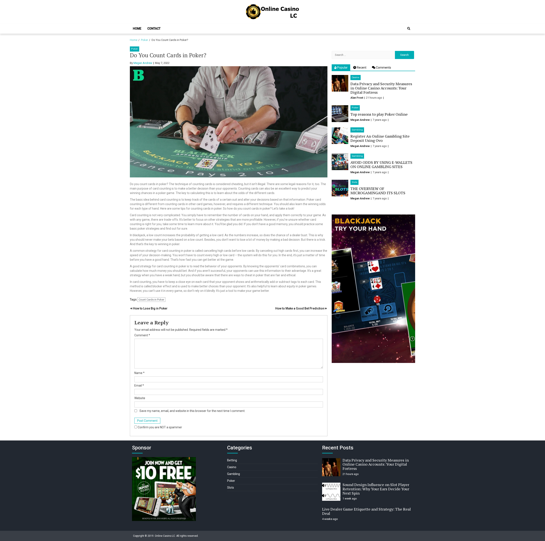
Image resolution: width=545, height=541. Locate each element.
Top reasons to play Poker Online (379, 114)
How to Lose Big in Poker (150, 308)
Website (139, 398)
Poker (134, 48)
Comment (142, 335)
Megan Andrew (142, 63)
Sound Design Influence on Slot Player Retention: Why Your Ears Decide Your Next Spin (376, 489)
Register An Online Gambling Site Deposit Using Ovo (380, 138)
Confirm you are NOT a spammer (159, 427)
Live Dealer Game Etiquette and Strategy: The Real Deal (366, 511)
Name (139, 373)
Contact (154, 28)
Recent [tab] (361, 67)
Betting (232, 460)
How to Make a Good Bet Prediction (299, 308)
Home (137, 28)
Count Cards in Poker (151, 299)
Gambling (357, 129)
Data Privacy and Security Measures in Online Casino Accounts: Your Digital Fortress (381, 88)
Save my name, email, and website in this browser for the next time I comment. (192, 411)
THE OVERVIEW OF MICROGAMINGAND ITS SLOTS (377, 190)
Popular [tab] (342, 67)
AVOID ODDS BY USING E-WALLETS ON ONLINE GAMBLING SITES (381, 164)
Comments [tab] (383, 67)
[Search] (408, 28)
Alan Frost (356, 97)
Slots (354, 182)
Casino (355, 77)
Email (139, 385)
